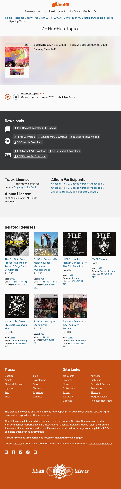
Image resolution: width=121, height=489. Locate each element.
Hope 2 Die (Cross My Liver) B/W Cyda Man (16, 325)
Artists (8, 379)
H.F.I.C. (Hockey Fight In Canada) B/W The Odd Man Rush (75, 263)
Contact (67, 400)
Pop (7, 392)
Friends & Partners (101, 384)
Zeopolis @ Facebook (63, 191)
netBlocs (37, 396)
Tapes (66, 392)
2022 (12, 279)
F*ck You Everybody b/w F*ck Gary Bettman (74, 325)
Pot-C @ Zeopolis (88, 191)
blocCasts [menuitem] (74, 11)
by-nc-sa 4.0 (20, 285)
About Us (68, 396)
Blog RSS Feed (99, 396)
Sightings (96, 379)
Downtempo (39, 379)
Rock (7, 396)
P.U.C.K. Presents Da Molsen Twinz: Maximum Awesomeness (45, 264)
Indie (35, 375)
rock (15, 282)
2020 (51, 97)
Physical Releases (14, 384)
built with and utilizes (100, 443)
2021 (41, 279)
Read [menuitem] (52, 11)
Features (67, 379)
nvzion (18, 443)
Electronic (38, 388)
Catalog (9, 375)
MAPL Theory (99, 259)
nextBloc (95, 375)
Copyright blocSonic (25, 187)
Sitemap (95, 392)
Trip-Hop (38, 392)
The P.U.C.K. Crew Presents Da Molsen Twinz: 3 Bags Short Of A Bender (16, 264)
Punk (35, 384)
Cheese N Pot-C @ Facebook (87, 183)
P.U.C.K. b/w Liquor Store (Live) (45, 323)
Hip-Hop (9, 388)
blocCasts (68, 375)
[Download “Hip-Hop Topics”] (16, 97)
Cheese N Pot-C (60, 183)
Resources (96, 388)
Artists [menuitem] (42, 11)
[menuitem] (95, 11)
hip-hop (34, 97)
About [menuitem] (61, 11)
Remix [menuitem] (86, 11)
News (66, 384)
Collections (69, 388)
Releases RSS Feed (101, 400)
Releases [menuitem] (30, 11)
